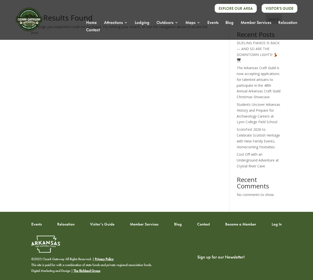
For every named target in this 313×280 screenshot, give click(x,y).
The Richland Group (87, 271)
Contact (93, 30)
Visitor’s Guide (102, 224)
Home (91, 23)
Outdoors (164, 23)
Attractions (113, 23)
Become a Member (240, 224)
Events (212, 23)
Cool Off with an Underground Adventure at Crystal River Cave (258, 160)
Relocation (287, 23)
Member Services (256, 23)
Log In (277, 224)
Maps (190, 23)
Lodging (142, 23)
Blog (229, 23)
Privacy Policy (104, 259)
